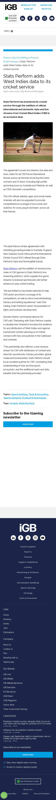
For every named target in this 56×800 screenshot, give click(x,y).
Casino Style (8, 705)
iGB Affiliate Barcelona (12, 683)
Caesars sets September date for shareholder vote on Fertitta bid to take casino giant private (26, 737)
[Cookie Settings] (4, 795)
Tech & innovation (38, 394)
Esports (28, 552)
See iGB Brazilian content (11, 18)
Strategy (28, 593)
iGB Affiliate (8, 679)
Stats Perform (10, 268)
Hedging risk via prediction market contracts (22, 730)
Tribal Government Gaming (15, 709)
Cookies (25, 794)
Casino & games (28, 547)
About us (7, 645)
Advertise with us (10, 658)
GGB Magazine (9, 700)
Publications (8, 632)
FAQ (5, 653)
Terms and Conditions (42, 794)
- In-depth (16, 732)
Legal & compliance (28, 562)
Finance (28, 557)
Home (6, 57)
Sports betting (20, 57)
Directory (7, 619)
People (28, 578)
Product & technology (34, 398)
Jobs (5, 628)
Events (6, 624)
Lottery (28, 567)
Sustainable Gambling (28, 583)
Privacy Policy (11, 794)
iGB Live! (7, 674)
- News (14, 726)
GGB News (8, 696)
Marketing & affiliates (28, 572)
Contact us (8, 649)
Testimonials (8, 662)
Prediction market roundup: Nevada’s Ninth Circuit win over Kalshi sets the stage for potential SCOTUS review (27, 722)
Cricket (14, 403)
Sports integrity (12, 398)
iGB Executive (9, 687)
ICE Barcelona (9, 692)
